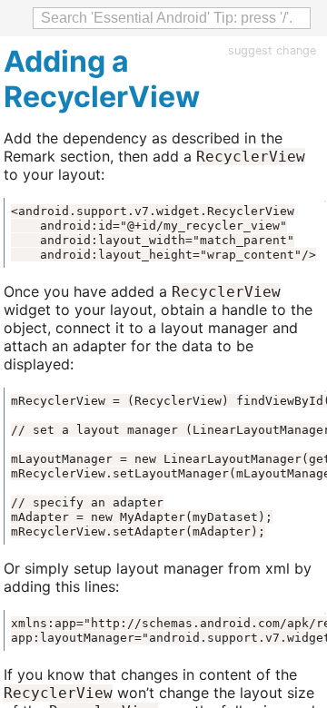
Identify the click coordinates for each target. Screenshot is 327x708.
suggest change (272, 50)
